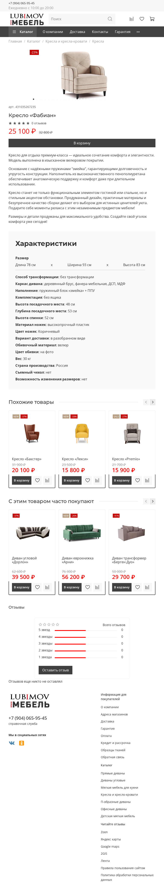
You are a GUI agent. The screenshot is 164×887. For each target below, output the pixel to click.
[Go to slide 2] (36, 99)
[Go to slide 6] (48, 99)
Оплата (106, 736)
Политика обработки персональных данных (127, 877)
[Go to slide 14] (72, 99)
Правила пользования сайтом (123, 868)
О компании (53, 31)
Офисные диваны (114, 809)
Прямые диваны (113, 773)
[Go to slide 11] (63, 99)
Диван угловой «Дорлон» (24, 560)
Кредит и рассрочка (115, 743)
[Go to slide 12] (66, 99)
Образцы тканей (113, 750)
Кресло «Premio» (126, 459)
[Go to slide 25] (105, 99)
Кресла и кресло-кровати (119, 794)
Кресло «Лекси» (75, 459)
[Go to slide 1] (33, 99)
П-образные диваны (116, 802)
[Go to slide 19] (87, 99)
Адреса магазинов (114, 714)
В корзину (82, 143)
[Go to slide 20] (90, 99)
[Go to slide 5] (45, 99)
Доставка (77, 31)
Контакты (100, 31)
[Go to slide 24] (102, 99)
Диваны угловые (113, 780)
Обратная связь (112, 757)
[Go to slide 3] (39, 99)
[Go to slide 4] (42, 99)
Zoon (104, 832)
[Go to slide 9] (57, 99)
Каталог (26, 31)
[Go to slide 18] (84, 99)
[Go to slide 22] (96, 99)
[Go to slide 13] (69, 99)
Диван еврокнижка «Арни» (78, 560)
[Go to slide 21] (93, 99)
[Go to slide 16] (78, 99)
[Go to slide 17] (81, 99)
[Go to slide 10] (60, 99)
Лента (105, 861)
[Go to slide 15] (75, 99)
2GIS (104, 853)
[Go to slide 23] (99, 99)
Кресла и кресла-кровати (66, 41)
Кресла (98, 41)
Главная (15, 41)
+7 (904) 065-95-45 (22, 3)
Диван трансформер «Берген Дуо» (129, 560)
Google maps (110, 846)
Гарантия (122, 31)
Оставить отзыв (55, 670)
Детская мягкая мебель (118, 816)
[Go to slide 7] (51, 99)
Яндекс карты (111, 839)
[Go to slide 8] (54, 99)
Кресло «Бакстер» (26, 459)
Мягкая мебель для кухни (119, 787)
